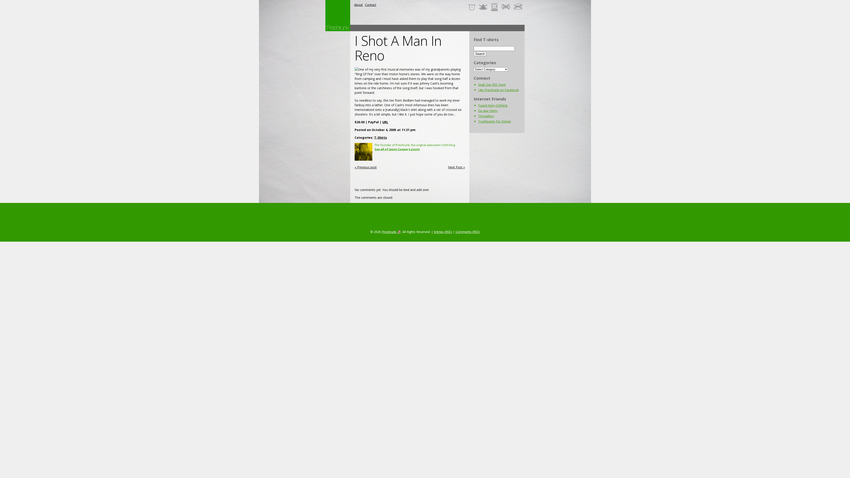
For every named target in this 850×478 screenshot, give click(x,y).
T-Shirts (380, 137)
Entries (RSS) (443, 232)
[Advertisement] (444, 28)
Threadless (486, 116)
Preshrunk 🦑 (391, 232)
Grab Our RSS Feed (492, 85)
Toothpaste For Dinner (494, 121)
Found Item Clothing (492, 105)
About (358, 5)
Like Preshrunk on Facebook (498, 90)
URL (385, 122)
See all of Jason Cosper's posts (397, 149)
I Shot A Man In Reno (398, 48)
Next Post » (456, 167)
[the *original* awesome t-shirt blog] (337, 27)
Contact (370, 5)
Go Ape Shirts (488, 111)
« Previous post (366, 167)
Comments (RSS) (468, 232)
